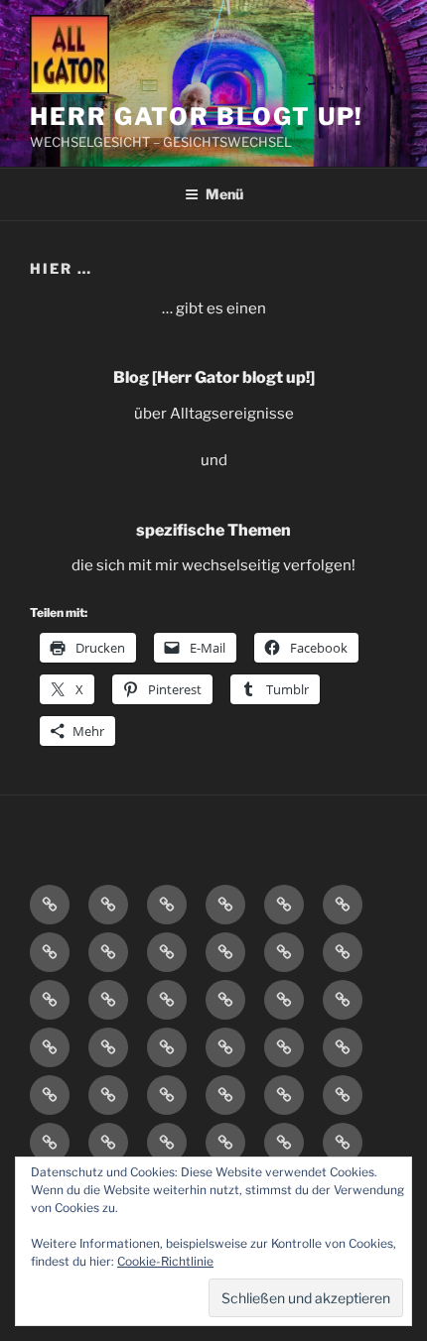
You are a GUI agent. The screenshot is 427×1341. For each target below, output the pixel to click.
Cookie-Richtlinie (165, 1261)
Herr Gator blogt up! (196, 116)
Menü (224, 193)
